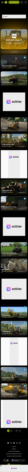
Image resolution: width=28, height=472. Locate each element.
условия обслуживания (14, 451)
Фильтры (15, 52)
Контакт (14, 446)
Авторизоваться (14, 2)
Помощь (14, 449)
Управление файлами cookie (14, 456)
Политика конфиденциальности (14, 453)
